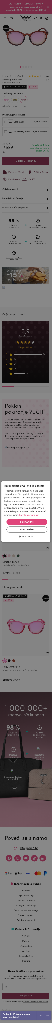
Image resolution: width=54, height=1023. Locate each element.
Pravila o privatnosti (29, 514)
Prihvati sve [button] (27, 521)
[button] (26, 536)
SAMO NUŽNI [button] (27, 529)
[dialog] (26, 511)
